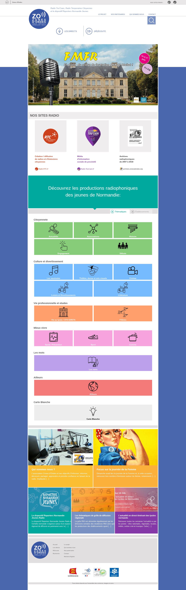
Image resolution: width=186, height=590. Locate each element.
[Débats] (123, 245)
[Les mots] (93, 361)
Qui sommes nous (69, 547)
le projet (102, 14)
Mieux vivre (40, 328)
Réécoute (56, 550)
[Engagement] (63, 245)
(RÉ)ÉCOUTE (100, 31)
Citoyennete (41, 219)
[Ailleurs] (93, 386)
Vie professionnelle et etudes (51, 303)
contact (152, 14)
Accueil (55, 544)
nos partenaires (118, 14)
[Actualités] (53, 228)
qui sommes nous (136, 14)
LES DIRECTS (70, 31)
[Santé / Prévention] (53, 336)
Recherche (56, 553)
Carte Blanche (42, 402)
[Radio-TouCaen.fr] (175, 2)
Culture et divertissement (48, 261)
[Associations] (93, 228)
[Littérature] (123, 287)
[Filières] (123, 312)
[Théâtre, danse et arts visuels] (93, 270)
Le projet (67, 544)
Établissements (142, 211)
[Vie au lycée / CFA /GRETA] (63, 312)
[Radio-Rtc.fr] (170, 2)
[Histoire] (133, 228)
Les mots (39, 352)
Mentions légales (69, 556)
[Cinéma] (133, 270)
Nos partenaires (69, 550)
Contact (66, 553)
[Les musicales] (53, 270)
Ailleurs (38, 377)
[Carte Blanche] (93, 411)
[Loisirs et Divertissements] (63, 287)
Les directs (56, 547)
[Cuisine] (133, 336)
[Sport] (93, 336)
